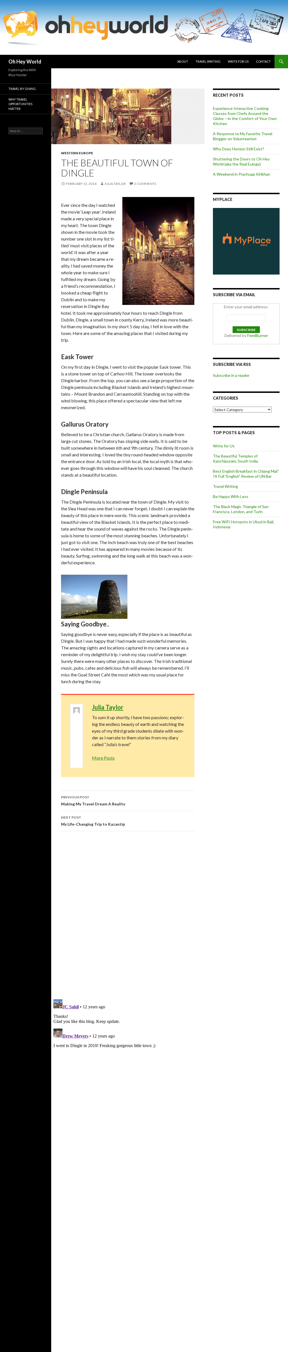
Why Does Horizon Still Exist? (238, 148)
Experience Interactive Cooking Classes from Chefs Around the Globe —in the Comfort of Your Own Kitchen (245, 116)
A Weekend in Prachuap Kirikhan (241, 174)
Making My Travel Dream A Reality (93, 800)
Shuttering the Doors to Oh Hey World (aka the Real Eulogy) (241, 161)
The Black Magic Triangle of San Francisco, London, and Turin (241, 509)
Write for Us (238, 61)
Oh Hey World (24, 61)
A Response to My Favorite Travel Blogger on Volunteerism (242, 136)
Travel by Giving (22, 88)
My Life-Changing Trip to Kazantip (93, 820)
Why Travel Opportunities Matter (20, 104)
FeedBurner (257, 335)
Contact (263, 61)
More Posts (103, 757)
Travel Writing (207, 61)
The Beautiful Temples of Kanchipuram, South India (235, 458)
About (182, 61)
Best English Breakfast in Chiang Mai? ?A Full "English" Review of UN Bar (246, 474)
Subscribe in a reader (231, 375)
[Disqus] (127, 915)
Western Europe (77, 153)
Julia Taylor (115, 184)
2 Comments (145, 184)
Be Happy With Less (230, 496)
